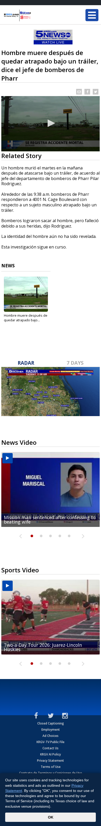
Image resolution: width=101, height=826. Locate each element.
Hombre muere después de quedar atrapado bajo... (25, 317)
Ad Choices (50, 736)
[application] (50, 123)
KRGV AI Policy (50, 754)
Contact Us (50, 748)
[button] (50, 123)
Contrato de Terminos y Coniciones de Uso (50, 773)
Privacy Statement (50, 760)
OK (50, 817)
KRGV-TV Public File (50, 742)
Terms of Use (51, 767)
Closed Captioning (50, 723)
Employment (50, 729)
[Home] (35, 15)
